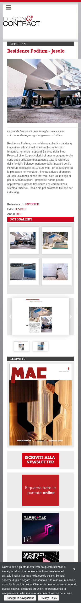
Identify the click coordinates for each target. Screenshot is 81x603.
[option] (21, 346)
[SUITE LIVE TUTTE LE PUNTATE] (40, 490)
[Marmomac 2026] (40, 528)
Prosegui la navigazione (20, 597)
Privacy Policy (48, 597)
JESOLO (20, 209)
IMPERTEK (32, 204)
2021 (19, 213)
